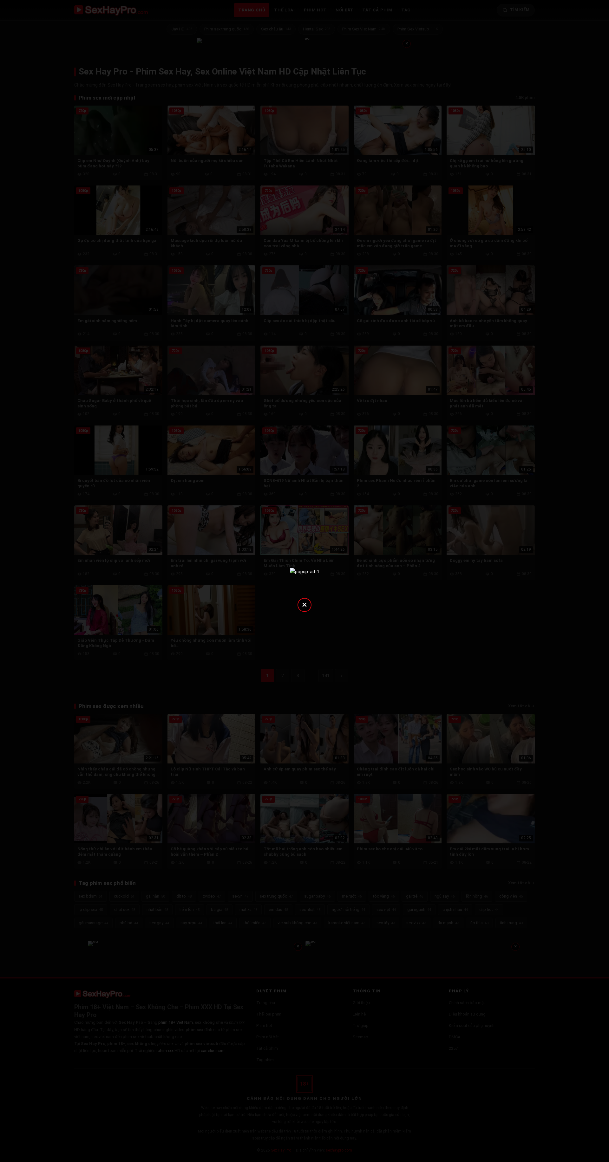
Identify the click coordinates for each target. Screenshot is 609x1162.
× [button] (304, 604)
